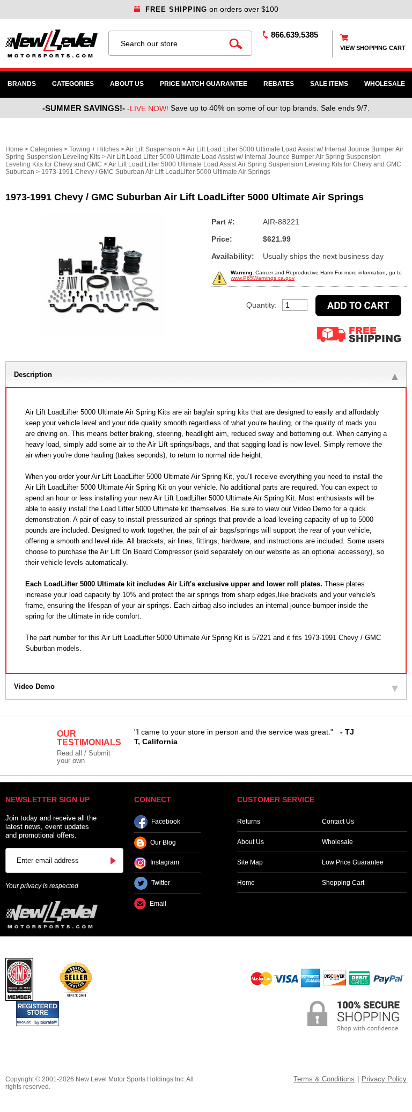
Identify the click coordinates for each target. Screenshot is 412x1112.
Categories (73, 84)
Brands (22, 84)
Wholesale (337, 842)
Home (14, 149)
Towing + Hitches (94, 149)
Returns (248, 821)
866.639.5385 (294, 34)
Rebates (278, 84)
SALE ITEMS (329, 84)
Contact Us (338, 821)
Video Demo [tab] (34, 686)
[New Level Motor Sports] (51, 43)
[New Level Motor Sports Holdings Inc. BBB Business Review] (75, 979)
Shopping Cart (343, 882)
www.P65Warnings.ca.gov (263, 278)
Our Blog (163, 842)
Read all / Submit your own (84, 757)
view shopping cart (373, 48)
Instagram (164, 863)
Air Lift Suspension (153, 149)
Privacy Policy (384, 1079)
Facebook (165, 821)
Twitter (160, 883)
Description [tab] (33, 374)
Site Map (250, 862)
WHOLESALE (384, 84)
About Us (127, 84)
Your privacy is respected (41, 886)
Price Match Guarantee (203, 84)
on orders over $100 (211, 9)
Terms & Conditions (324, 1079)
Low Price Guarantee (353, 862)
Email (158, 903)
